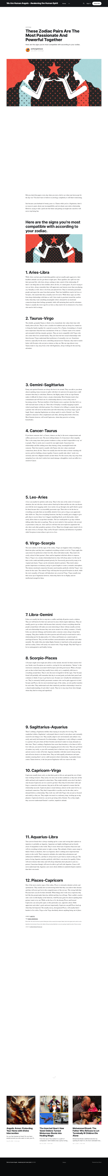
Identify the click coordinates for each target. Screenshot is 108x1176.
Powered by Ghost (96, 1162)
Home (64, 3)
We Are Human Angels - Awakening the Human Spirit (32, 3)
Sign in (89, 3)
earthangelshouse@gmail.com (36, 926)
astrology (28, 27)
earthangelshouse (37, 49)
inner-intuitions (33, 919)
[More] (69, 3)
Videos (64, 1162)
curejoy (32, 916)
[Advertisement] (54, 12)
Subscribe (97, 3)
